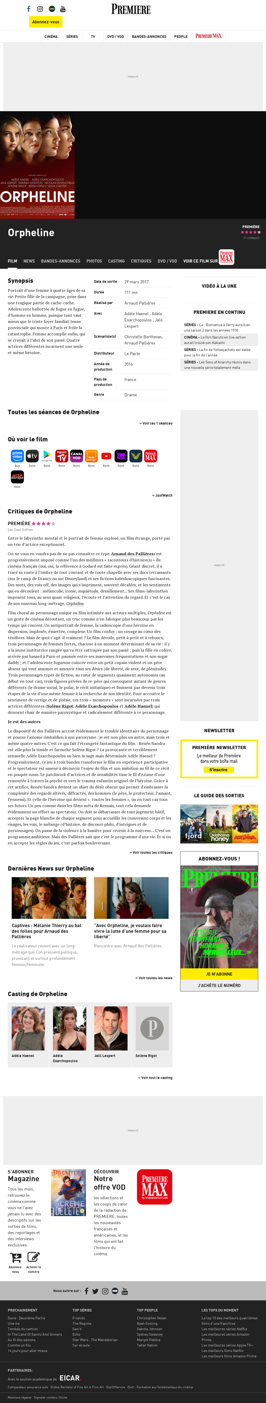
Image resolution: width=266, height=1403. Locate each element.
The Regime (81, 1323)
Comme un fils (19, 1345)
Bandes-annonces (60, 261)
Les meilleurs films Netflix (223, 1350)
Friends (78, 1318)
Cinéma (51, 36)
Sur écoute (81, 1345)
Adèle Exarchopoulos (65, 1058)
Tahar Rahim (147, 1345)
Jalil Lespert (104, 1055)
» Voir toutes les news (154, 978)
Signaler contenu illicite (50, 1397)
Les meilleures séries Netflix (224, 1329)
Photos (94, 261)
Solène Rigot (146, 1055)
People (181, 36)
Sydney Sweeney (150, 1334)
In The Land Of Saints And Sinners (35, 1334)
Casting (116, 261)
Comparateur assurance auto (28, 1387)
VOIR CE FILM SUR (201, 261)
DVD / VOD (115, 36)
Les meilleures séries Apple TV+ (227, 1345)
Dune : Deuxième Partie (26, 1318)
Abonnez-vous (45, 21)
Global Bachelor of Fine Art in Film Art (77, 1387)
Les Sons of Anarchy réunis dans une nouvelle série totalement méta (217, 365)
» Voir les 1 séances (155, 423)
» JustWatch (162, 495)
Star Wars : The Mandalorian (95, 1339)
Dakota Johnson (149, 1329)
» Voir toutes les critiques (151, 852)
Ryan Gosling (147, 1323)
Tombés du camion (23, 1329)
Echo (76, 1334)
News (29, 261)
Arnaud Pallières (139, 303)
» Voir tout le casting (155, 1077)
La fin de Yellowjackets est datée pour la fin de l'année (217, 352)
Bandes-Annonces (149, 36)
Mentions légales (19, 1397)
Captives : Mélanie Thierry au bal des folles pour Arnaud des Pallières (46, 931)
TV (93, 36)
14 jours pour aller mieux (28, 1350)
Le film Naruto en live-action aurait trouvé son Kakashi (215, 340)
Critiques (141, 261)
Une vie (13, 1323)
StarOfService (115, 1387)
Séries (72, 36)
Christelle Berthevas (143, 336)
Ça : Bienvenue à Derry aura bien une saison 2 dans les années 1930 (217, 327)
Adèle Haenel (136, 313)
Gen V (77, 1329)
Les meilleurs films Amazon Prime (229, 1356)
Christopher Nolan (152, 1318)
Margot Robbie (148, 1339)
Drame (130, 394)
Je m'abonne (219, 974)
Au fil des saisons (22, 1339)
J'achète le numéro (219, 985)
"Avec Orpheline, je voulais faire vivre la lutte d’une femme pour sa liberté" (130, 931)
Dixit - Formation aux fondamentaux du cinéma (160, 1387)
